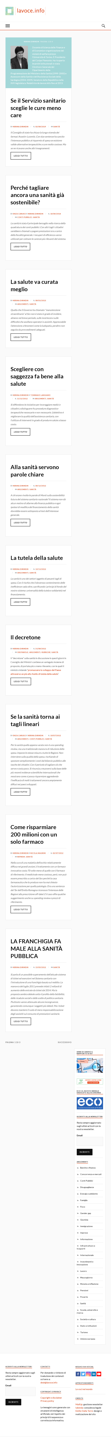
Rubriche (46, 652)
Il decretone (25, 637)
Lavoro (83, 1271)
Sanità (56, 126)
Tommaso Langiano (40, 395)
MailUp (78, 1404)
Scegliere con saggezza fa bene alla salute (37, 376)
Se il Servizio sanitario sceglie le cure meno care (38, 107)
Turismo (84, 1332)
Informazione (86, 1239)
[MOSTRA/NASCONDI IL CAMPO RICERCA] (103, 26)
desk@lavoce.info (48, 1382)
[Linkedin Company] (93, 1374)
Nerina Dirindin (20, 126)
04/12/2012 (40, 486)
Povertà (84, 1297)
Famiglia (83, 1200)
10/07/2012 (55, 735)
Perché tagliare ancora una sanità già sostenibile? (37, 195)
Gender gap (85, 1213)
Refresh (21, 857)
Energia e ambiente (89, 1193)
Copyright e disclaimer (51, 1397)
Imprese (84, 1232)
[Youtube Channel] (99, 1374)
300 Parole (22, 652)
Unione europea (87, 1339)
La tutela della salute (37, 557)
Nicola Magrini (38, 853)
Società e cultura (88, 1319)
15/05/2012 (40, 967)
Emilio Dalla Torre (84, 1411)
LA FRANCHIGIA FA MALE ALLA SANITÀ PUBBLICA (36, 948)
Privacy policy (47, 1401)
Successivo (65, 1042)
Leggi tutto (21, 156)
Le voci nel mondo (83, 1389)
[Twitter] (83, 1374)
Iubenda (79, 1407)
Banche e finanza (88, 1167)
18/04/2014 (55, 214)
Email (80, 1135)
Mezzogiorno (86, 1277)
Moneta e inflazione (89, 1284)
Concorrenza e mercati (90, 1174)
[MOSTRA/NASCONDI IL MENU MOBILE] (7, 26)
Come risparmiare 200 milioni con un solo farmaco (34, 834)
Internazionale (87, 1255)
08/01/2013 (40, 300)
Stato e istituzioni (88, 1326)
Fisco (82, 1206)
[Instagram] (88, 1374)
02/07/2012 (58, 853)
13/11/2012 (40, 569)
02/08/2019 (40, 126)
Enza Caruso (19, 214)
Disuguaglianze (87, 1187)
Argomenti (23, 304)
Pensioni (84, 1290)
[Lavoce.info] (26, 11)
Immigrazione (86, 1226)
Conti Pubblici (24, 217)
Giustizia (84, 1219)
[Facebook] (78, 1374)
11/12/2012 (22, 398)
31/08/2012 (40, 648)
